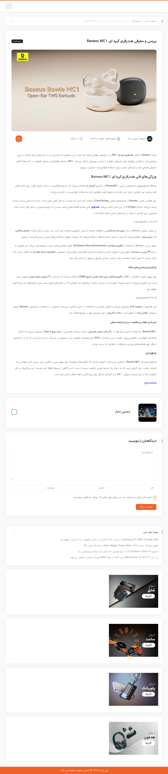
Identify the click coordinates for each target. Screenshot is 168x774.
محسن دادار (133, 138)
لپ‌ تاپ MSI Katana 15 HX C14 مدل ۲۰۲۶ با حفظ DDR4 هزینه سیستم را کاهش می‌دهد (114, 557)
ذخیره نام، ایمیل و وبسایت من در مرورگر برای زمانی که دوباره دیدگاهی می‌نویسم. (112, 497)
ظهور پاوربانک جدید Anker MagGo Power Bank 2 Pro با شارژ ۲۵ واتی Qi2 (121, 545)
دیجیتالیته (137, 21)
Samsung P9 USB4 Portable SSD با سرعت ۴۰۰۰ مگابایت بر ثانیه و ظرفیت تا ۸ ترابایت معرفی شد (109, 539)
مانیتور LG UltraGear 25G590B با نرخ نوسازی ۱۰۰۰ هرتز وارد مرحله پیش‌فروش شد (118, 551)
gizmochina (150, 383)
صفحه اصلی (151, 21)
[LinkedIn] (14, 412)
